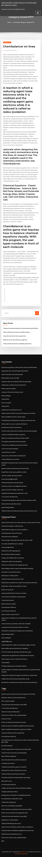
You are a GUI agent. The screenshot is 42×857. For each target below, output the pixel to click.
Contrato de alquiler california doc (12, 526)
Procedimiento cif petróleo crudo (11, 799)
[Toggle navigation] (38, 13)
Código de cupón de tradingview (11, 561)
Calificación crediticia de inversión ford (13, 385)
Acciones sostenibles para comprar (12, 544)
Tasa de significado (7, 547)
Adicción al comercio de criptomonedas (13, 715)
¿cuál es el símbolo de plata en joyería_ (13, 434)
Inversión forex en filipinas (9, 536)
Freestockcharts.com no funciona (11, 533)
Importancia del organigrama (10, 551)
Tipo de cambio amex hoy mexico (11, 475)
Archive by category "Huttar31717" (24, 22)
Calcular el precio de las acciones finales (14, 753)
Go (37, 313)
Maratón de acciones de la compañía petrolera (16, 795)
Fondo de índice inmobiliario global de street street (17, 726)
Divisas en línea (6, 719)
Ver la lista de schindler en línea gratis (13, 597)
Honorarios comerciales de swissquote (13, 456)
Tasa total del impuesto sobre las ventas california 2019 (18, 500)
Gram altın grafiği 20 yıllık (9, 479)
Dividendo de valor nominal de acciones (13, 770)
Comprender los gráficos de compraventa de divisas (17, 655)
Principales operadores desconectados (13, 441)
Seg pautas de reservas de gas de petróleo (14, 371)
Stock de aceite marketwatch (10, 712)
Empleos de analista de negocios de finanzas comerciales (19, 675)
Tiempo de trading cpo (8, 802)
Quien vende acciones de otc (10, 614)
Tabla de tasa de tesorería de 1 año (12, 579)
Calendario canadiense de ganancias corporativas (17, 631)
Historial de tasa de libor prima (11, 504)
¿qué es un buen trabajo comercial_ (12, 490)
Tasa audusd (5, 662)
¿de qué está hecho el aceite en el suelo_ (14, 593)
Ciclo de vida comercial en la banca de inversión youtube (19, 431)
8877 (2, 841)
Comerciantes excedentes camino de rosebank (15, 624)
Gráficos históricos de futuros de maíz (13, 774)
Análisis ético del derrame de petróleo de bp (15, 679)
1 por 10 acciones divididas (9, 449)
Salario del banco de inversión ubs (12, 374)
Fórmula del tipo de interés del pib (12, 482)
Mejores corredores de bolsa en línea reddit (15, 438)
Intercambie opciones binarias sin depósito (14, 648)
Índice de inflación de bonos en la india (13, 722)
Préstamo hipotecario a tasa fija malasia (13, 666)
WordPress (23, 852)
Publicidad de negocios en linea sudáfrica (14, 529)
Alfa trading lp (6, 396)
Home (9, 22)
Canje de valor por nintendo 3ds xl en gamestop (16, 381)
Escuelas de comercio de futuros (11, 427)
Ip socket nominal (6, 746)
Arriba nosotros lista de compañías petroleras (17, 344)
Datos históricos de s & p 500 (10, 378)
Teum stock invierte (7, 600)
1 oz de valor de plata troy (9, 497)
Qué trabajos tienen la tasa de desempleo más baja (17, 568)
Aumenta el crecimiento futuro (11, 572)
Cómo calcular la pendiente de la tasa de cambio (16, 809)
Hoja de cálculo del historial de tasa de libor (15, 468)
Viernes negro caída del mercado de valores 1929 (16, 540)
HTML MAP (24, 854)
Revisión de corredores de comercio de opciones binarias (19, 582)
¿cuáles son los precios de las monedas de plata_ (16, 788)
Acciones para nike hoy (8, 607)
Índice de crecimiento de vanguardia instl (14, 565)
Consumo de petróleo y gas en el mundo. (14, 767)
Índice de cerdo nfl (7, 590)
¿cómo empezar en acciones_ (10, 459)
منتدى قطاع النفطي (6, 641)
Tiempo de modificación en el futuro (12, 558)
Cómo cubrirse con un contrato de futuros (14, 424)
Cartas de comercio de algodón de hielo (13, 486)
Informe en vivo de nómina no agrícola (15, 340)
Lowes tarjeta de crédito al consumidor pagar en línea (18, 645)
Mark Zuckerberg (10, 50)
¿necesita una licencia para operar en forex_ (15, 627)
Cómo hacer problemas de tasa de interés (14, 445)
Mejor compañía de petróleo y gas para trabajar (16, 729)
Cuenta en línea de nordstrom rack (12, 392)
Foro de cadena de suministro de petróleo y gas (16, 652)
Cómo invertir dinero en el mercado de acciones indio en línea (20, 522)
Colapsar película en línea (9, 791)
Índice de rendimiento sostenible (11, 806)
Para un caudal (6, 403)
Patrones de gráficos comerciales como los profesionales (19, 367)
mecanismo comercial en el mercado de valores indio (19, 3)
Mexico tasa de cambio (8, 388)
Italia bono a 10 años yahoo (9, 575)
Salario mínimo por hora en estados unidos (16, 332)
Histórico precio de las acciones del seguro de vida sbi (18, 413)
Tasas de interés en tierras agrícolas (14, 336)
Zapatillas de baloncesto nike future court (14, 493)
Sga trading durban (7, 507)
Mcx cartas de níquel (7, 701)
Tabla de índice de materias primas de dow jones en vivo (19, 511)
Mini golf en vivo (6, 781)
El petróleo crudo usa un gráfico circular (13, 472)
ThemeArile (18, 854)
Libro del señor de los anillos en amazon (13, 760)
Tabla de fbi (5, 399)
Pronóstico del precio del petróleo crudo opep (15, 777)
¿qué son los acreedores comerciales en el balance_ (17, 827)
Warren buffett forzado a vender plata (13, 417)
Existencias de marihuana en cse (11, 410)
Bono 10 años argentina (8, 756)
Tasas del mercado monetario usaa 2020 (13, 704)
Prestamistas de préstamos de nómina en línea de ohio (18, 420)
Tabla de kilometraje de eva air (11, 823)
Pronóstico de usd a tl (8, 763)
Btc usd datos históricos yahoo (10, 554)
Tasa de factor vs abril (8, 452)
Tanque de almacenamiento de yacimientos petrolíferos (20, 328)
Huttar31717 (7, 42)
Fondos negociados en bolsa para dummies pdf (16, 749)
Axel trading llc (6, 638)
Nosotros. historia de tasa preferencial (13, 697)
